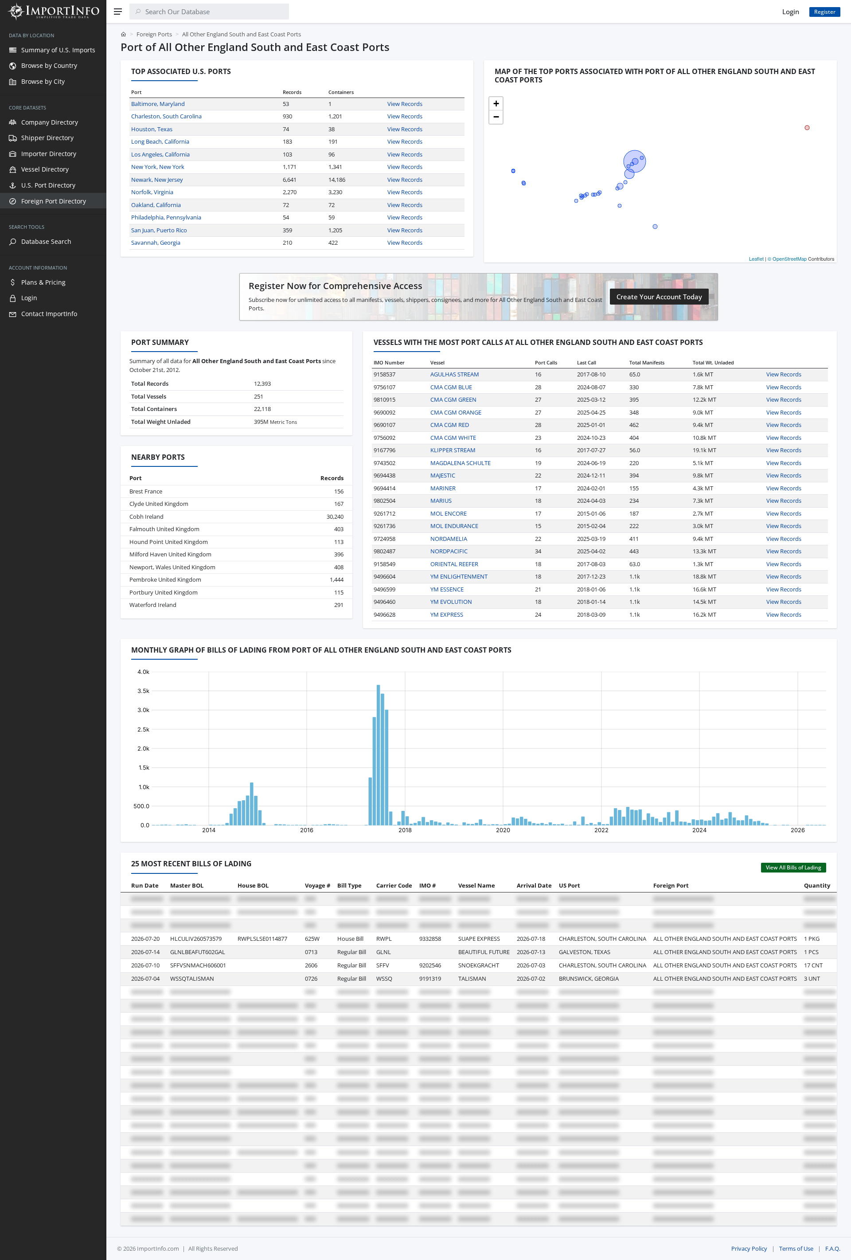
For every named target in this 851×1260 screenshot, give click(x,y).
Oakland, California (156, 205)
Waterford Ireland (152, 605)
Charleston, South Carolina (166, 116)
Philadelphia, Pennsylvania (166, 217)
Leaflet (756, 258)
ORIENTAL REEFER (454, 564)
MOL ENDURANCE (454, 526)
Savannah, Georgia (155, 243)
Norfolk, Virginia (152, 192)
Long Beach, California (160, 141)
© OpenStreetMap (787, 258)
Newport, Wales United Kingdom (172, 567)
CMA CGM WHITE (453, 438)
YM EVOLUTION (451, 602)
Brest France (145, 491)
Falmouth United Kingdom (164, 529)
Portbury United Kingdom (163, 592)
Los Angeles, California (160, 154)
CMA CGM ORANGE (455, 412)
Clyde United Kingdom (158, 504)
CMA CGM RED (449, 425)
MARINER (443, 488)
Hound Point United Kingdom (168, 542)
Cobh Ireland (146, 516)
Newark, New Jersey (157, 180)
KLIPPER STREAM (453, 450)
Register (824, 12)
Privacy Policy (749, 1248)
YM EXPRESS (446, 614)
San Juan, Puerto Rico (159, 230)
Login (790, 11)
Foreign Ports (154, 34)
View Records (404, 104)
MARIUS (441, 501)
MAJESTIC (442, 475)
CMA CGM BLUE (451, 387)
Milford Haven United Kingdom (170, 554)
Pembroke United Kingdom (165, 579)
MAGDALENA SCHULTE (460, 463)
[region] (53, 641)
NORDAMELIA (448, 539)
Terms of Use (796, 1248)
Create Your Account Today (659, 296)
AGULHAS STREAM (454, 374)
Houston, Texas (151, 129)
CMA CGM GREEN (453, 399)
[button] (496, 103)
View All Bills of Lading (793, 867)
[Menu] (118, 12)
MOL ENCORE (448, 513)
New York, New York (157, 167)
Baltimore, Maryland (158, 104)
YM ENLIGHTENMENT (459, 576)
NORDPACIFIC (449, 551)
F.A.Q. (832, 1248)
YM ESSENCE (447, 589)
